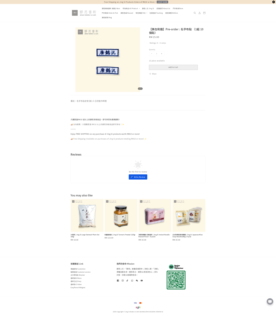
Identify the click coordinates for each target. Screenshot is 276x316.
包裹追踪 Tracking (156, 13)
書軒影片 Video (76, 284)
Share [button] (154, 74)
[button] (194, 13)
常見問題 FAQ (140, 13)
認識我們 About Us (163, 8)
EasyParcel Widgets (78, 287)
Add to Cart (173, 67)
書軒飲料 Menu (76, 278)
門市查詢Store (178, 8)
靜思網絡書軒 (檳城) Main (111, 8)
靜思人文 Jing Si (148, 8)
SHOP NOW (162, 2)
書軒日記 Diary (76, 281)
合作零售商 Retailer (78, 275)
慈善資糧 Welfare (171, 13)
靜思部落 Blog (107, 17)
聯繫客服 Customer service (81, 272)
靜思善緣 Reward (127, 13)
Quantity (152, 49)
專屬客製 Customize (78, 269)
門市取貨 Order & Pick (110, 13)
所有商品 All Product (130, 8)
